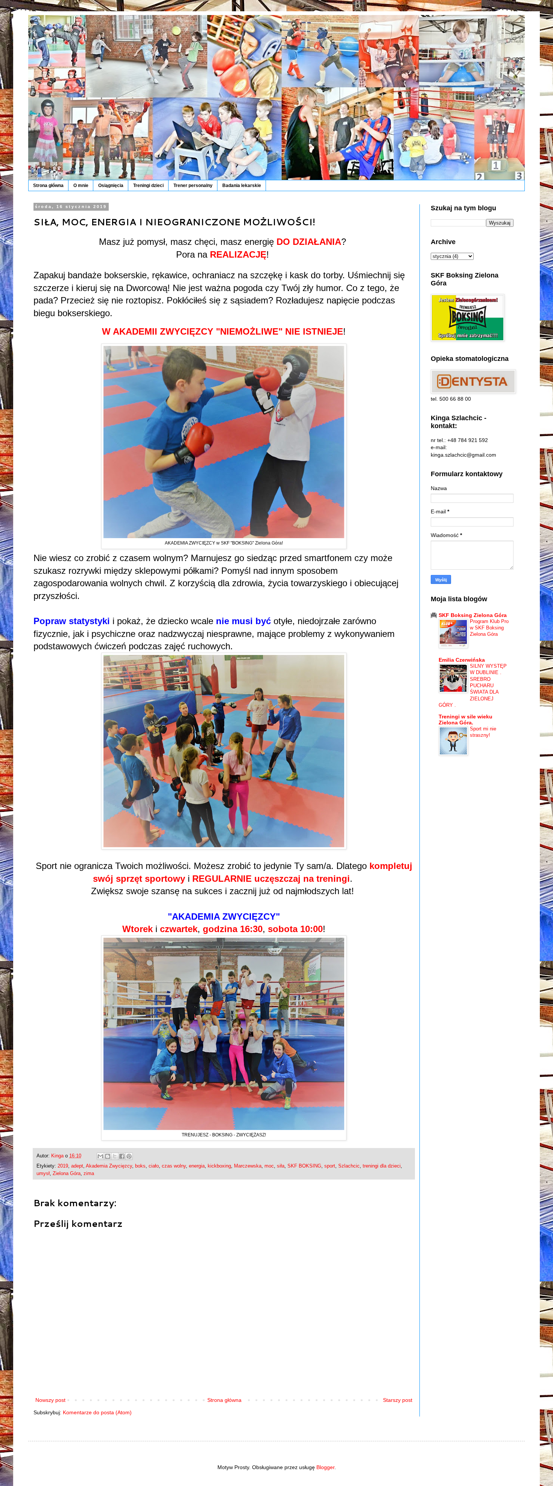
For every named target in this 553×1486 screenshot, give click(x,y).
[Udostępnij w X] (114, 1156)
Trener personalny (193, 185)
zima (89, 1173)
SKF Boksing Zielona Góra (473, 615)
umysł (43, 1173)
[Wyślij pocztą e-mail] (100, 1156)
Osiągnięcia (110, 185)
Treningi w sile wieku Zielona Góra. (465, 720)
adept (77, 1166)
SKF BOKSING (304, 1166)
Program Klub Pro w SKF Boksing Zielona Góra (489, 628)
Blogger (325, 1467)
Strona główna (48, 185)
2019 (63, 1166)
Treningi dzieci (148, 185)
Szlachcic (349, 1166)
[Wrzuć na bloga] (107, 1156)
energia (197, 1166)
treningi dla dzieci (382, 1166)
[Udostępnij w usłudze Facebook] (122, 1156)
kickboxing (219, 1166)
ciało (154, 1166)
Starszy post (397, 1400)
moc (269, 1166)
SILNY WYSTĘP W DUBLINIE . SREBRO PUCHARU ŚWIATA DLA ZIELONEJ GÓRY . (473, 685)
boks (140, 1166)
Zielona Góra (67, 1173)
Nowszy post (50, 1400)
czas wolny (174, 1166)
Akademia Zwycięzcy (109, 1166)
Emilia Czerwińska (462, 660)
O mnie (80, 185)
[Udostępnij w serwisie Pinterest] (129, 1156)
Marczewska (247, 1166)
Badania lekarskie (241, 185)
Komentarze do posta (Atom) (97, 1412)
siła (280, 1166)
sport (329, 1166)
